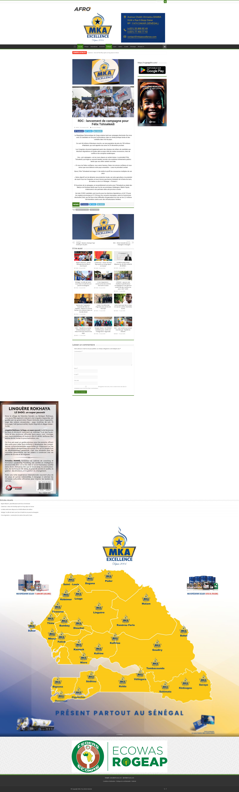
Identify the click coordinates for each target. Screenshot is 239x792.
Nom (76, 368)
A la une (80, 46)
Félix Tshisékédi (95, 209)
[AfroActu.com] (82, 8)
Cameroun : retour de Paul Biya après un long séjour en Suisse (103, 264)
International (93, 46)
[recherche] (165, 1)
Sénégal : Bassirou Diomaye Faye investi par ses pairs (85, 243)
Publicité (134, 781)
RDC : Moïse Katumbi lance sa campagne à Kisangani (121, 243)
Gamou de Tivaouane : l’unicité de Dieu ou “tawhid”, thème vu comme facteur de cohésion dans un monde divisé (83, 308)
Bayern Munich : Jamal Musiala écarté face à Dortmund (83, 264)
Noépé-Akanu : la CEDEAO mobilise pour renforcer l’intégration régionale (103, 329)
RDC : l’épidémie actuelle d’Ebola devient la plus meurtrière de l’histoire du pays (83, 330)
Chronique (133, 46)
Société (126, 46)
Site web (76, 380)
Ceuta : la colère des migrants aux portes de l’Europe (103, 306)
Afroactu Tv (141, 46)
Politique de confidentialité (123, 781)
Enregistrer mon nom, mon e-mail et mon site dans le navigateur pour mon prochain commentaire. (100, 387)
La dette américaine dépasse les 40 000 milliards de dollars (123, 264)
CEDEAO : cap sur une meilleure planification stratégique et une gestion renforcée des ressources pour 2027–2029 (123, 285)
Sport (114, 46)
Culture (120, 46)
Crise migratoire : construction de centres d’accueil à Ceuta (103, 283)
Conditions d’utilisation (109, 781)
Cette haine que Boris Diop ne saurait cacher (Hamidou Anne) (123, 306)
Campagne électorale (82, 209)
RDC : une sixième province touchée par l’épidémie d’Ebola (123, 329)
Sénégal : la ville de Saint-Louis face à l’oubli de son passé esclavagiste (106, 52)
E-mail (76, 374)
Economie (102, 46)
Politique (109, 46)
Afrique (86, 46)
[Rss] (164, 789)
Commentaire (78, 351)
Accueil (74, 46)
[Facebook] (166, 789)
